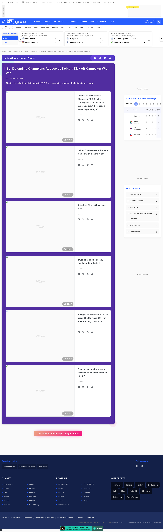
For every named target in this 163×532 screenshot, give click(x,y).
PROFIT (17, 2)
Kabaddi (133, 491)
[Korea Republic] (131, 128)
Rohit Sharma (135, 232)
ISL (6, 27)
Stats (82, 28)
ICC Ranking (34, 504)
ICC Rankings (135, 225)
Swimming (117, 497)
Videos (63, 28)
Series (31, 484)
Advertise (5, 518)
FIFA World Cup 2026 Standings (141, 98)
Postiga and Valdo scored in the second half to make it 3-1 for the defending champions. (93, 318)
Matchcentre (63, 504)
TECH (65, 2)
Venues (7, 504)
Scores (18, 28)
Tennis (84, 22)
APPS (87, 2)
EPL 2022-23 (89, 484)
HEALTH (59, 2)
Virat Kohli (134, 207)
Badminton (101, 22)
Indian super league (20, 51)
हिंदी (23, 2)
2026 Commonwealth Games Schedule (141, 216)
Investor (50, 518)
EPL (5, 43)
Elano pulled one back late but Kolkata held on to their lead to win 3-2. (92, 372)
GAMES (71, 2)
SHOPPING (80, 2)
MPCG (104, 2)
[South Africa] (131, 122)
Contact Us (91, 518)
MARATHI (111, 2)
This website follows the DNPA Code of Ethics (93, 522)
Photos (55, 28)
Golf (92, 22)
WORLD (10, 2)
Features (45, 28)
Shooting (146, 491)
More (98, 28)
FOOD (43, 2)
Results (32, 488)
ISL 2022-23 (63, 484)
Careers (80, 518)
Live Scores (8, 484)
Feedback (28, 518)
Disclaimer (40, 518)
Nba (123, 491)
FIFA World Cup (135, 194)
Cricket (37, 22)
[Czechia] (131, 134)
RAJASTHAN (95, 2)
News (36, 28)
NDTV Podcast (60, 22)
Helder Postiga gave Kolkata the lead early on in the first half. (93, 152)
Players (32, 500)
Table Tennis (132, 497)
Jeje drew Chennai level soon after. (92, 207)
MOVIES (28, 2)
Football (47, 22)
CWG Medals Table (137, 201)
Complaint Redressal (65, 518)
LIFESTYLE (50, 2)
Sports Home (6, 51)
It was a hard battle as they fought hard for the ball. (90, 261)
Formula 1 (74, 22)
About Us (16, 518)
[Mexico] (131, 116)
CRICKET (36, 2)
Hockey (140, 485)
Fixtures (27, 28)
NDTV (4, 2)
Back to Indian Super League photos (60, 433)
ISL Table (73, 28)
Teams (90, 28)
